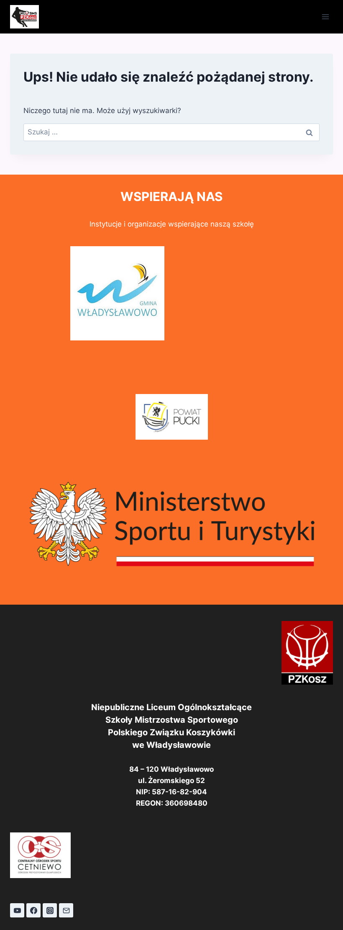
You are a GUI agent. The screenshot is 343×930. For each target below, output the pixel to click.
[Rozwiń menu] (325, 16)
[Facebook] (33, 910)
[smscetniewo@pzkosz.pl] (66, 910)
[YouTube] (17, 910)
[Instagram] (50, 910)
